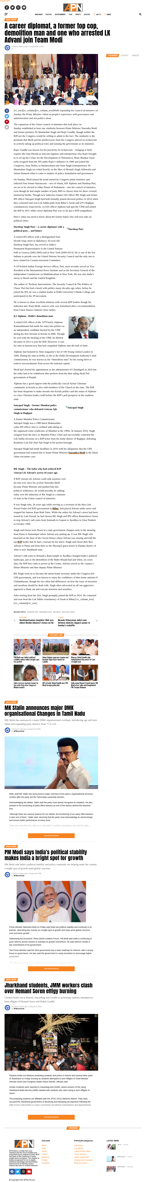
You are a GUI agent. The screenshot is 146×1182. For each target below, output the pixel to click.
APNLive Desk (19, 731)
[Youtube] (29, 1171)
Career (44, 1151)
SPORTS (78, 14)
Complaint (46, 1163)
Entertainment (60, 14)
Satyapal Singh (69, 612)
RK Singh (57, 612)
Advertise (45, 1157)
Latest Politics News (82, 1151)
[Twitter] (18, 1171)
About (44, 1145)
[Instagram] (23, 1171)
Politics (49, 14)
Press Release (80, 1154)
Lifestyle (87, 14)
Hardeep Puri (33, 612)
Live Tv (98, 14)
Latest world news (81, 1157)
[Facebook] (12, 1171)
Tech (70, 14)
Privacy (45, 1160)
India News (38, 14)
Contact (45, 1154)
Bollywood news (80, 1163)
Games (109, 14)
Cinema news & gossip (83, 1160)
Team (44, 1148)
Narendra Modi (46, 612)
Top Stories (78, 1148)
